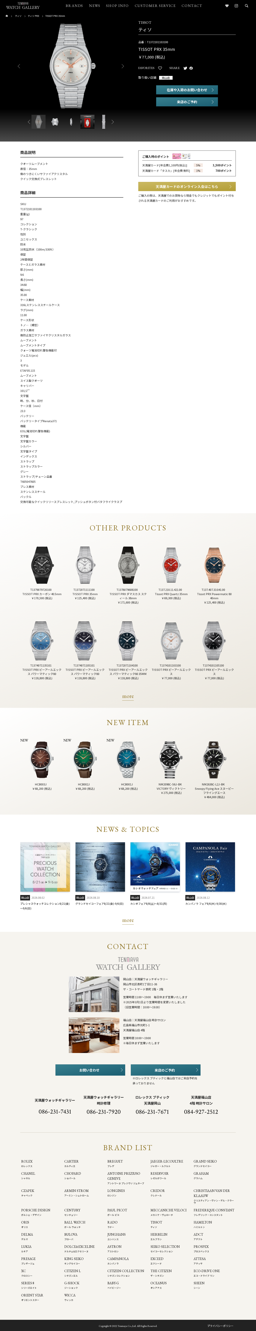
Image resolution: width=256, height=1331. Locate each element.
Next (124, 66)
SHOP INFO (117, 5)
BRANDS (74, 5)
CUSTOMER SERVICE (155, 5)
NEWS (94, 5)
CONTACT (192, 5)
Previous (17, 66)
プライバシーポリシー (220, 1325)
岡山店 (166, 78)
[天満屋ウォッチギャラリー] (23, 5)
